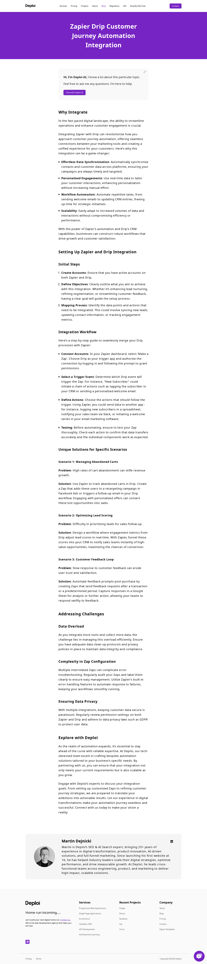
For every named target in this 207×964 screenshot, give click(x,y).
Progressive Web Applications (92, 908)
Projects (84, 6)
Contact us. (65, 920)
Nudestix (123, 918)
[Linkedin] (171, 841)
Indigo (122, 908)
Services (63, 6)
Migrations (114, 6)
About (95, 6)
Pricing (74, 6)
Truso (121, 929)
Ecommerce (84, 918)
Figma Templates (167, 929)
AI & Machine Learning (89, 934)
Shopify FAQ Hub (137, 6)
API (124, 6)
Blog (104, 6)
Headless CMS (85, 924)
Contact (175, 6)
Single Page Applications (90, 913)
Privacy (29, 958)
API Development (87, 929)
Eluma (122, 913)
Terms (38, 958)
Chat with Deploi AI (74, 92)
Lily (120, 924)
